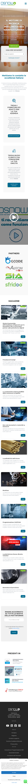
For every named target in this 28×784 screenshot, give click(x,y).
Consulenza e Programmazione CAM (14, 750)
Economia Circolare (14, 752)
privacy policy (15, 628)
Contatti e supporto (14, 738)
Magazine (14, 735)
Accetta (14, 772)
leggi (23, 336)
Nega (14, 776)
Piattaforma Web (14, 758)
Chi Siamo (14, 732)
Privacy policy (14, 782)
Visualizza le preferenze (14, 779)
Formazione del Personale (14, 755)
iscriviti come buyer (14, 135)
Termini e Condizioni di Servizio (14, 741)
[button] (26, 760)
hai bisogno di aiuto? (14, 58)
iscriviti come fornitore (14, 185)
